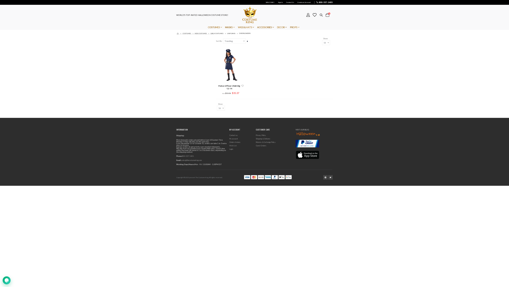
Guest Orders (261, 146)
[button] (242, 85)
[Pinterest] (325, 177)
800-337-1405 (326, 2)
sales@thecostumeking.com (191, 160)
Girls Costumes (216, 33)
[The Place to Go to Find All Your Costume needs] (254, 15)
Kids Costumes (201, 33)
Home (178, 33)
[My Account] (308, 15)
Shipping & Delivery (263, 139)
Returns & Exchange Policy (265, 142)
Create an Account (304, 2)
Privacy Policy (261, 135)
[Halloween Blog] (308, 134)
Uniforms (231, 33)
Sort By (219, 41)
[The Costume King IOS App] (307, 155)
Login (231, 149)
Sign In (280, 2)
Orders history (234, 142)
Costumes (187, 33)
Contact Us (290, 2)
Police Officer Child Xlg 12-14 (229, 87)
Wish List (233, 146)
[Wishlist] (314, 15)
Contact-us (233, 135)
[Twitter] (330, 177)
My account (233, 139)
